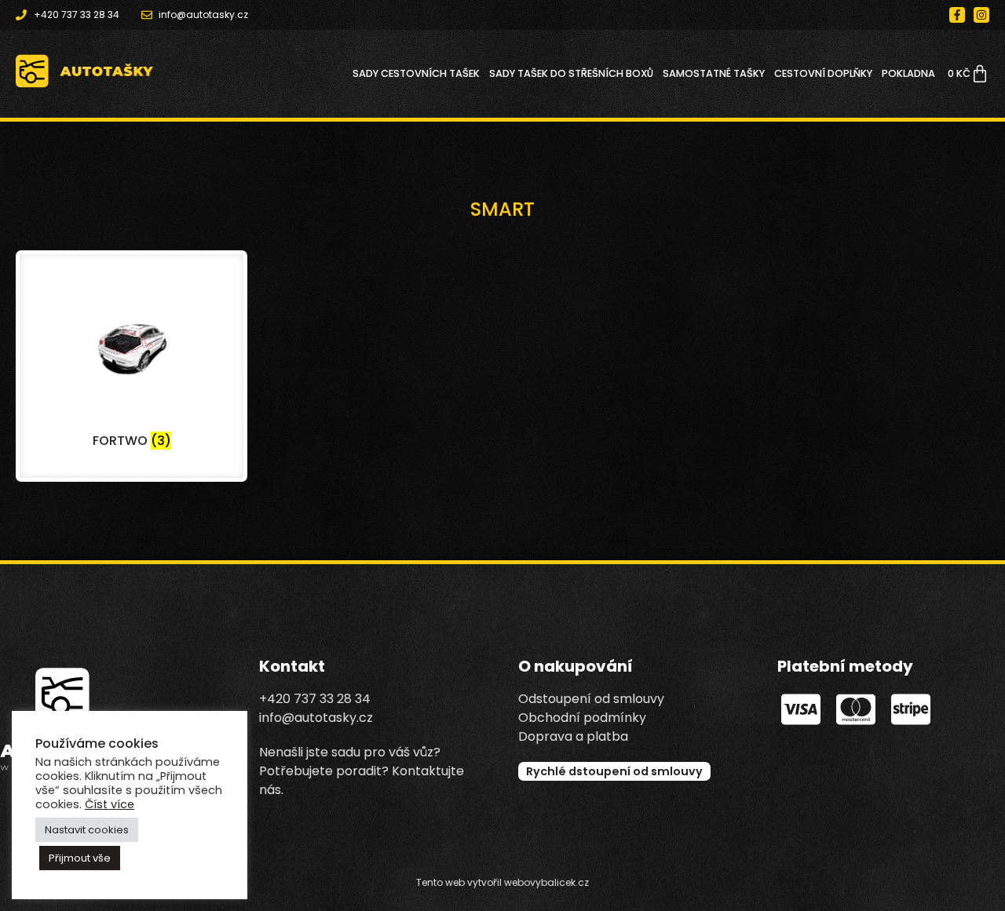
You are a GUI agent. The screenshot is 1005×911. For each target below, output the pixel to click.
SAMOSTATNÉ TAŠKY (714, 73)
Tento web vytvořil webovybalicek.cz (502, 882)
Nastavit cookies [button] (87, 829)
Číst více (109, 804)
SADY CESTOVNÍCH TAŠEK (416, 73)
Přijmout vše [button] (80, 858)
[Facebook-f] (957, 15)
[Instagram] (981, 15)
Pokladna (908, 73)
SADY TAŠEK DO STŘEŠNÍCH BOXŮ (571, 73)
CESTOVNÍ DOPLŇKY (823, 73)
